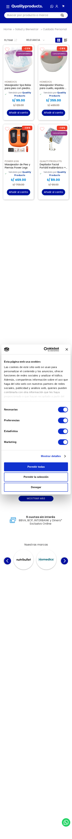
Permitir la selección (36, 477)
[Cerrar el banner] (67, 349)
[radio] (58, 40)
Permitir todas (36, 466)
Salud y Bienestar (27, 29)
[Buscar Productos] (63, 15)
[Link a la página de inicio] (7, 29)
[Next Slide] (64, 552)
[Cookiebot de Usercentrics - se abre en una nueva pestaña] (44, 349)
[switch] (63, 420)
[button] (7, 6)
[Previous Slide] (7, 552)
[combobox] (36, 15)
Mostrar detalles (51, 456)
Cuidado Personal (55, 29)
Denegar (36, 487)
